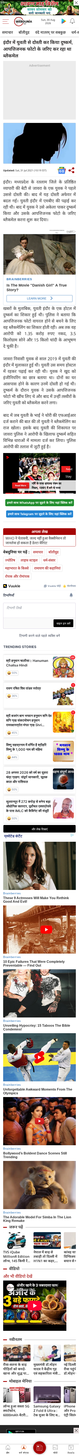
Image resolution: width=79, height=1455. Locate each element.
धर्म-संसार (49, 560)
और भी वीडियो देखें (17, 1276)
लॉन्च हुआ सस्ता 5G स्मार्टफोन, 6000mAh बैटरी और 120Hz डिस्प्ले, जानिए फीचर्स (16, 1410)
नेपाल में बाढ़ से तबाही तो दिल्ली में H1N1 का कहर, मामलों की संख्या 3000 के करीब (45, 1256)
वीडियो (14, 1268)
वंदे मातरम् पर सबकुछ (50, 32)
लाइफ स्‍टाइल (29, 560)
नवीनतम (15, 1339)
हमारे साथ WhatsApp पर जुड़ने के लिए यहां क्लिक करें (39, 503)
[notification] (72, 21)
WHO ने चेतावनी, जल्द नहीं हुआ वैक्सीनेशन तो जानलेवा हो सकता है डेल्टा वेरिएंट (35, 540)
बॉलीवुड (24, 32)
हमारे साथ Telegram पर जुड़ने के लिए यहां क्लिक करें (39, 514)
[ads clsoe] (76, 1430)
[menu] (7, 21)
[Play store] (64, 21)
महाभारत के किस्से (17, 568)
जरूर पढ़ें (16, 1227)
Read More (20, 485)
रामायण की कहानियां (47, 568)
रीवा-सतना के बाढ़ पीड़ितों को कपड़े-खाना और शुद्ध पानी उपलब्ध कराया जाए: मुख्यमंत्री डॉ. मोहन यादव (16, 1369)
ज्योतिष (10, 560)
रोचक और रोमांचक (17, 576)
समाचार (7, 32)
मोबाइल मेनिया (20, 1381)
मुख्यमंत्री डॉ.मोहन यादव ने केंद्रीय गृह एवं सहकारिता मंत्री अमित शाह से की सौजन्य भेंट (45, 1369)
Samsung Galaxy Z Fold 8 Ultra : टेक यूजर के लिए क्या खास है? (46, 1410)
